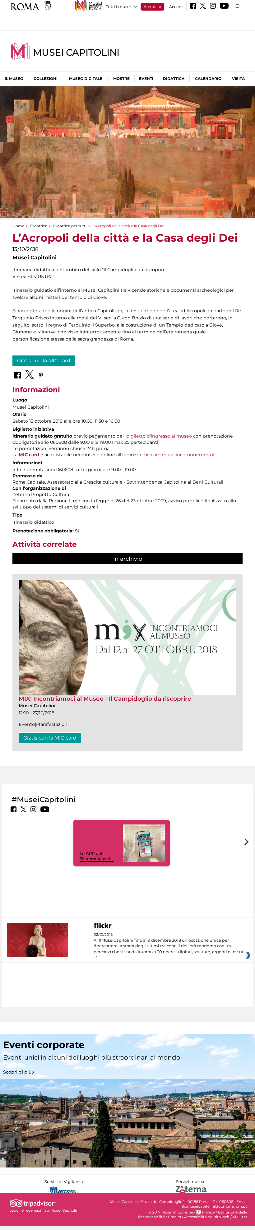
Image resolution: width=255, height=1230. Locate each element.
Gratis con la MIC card (43, 361)
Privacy (208, 1212)
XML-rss (240, 1217)
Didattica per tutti (69, 226)
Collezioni (46, 78)
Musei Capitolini (76, 52)
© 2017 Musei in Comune (171, 1212)
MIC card (29, 454)
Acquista (152, 6)
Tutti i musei (118, 6)
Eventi (146, 78)
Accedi (176, 6)
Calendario (208, 78)
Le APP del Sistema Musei (95, 856)
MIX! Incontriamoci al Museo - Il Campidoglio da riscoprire (105, 698)
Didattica (173, 78)
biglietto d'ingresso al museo (159, 436)
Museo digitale (85, 78)
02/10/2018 (169, 946)
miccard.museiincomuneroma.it (178, 454)
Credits (174, 1217)
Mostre (121, 78)
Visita (238, 78)
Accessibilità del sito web (207, 1217)
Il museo (14, 78)
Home (18, 226)
